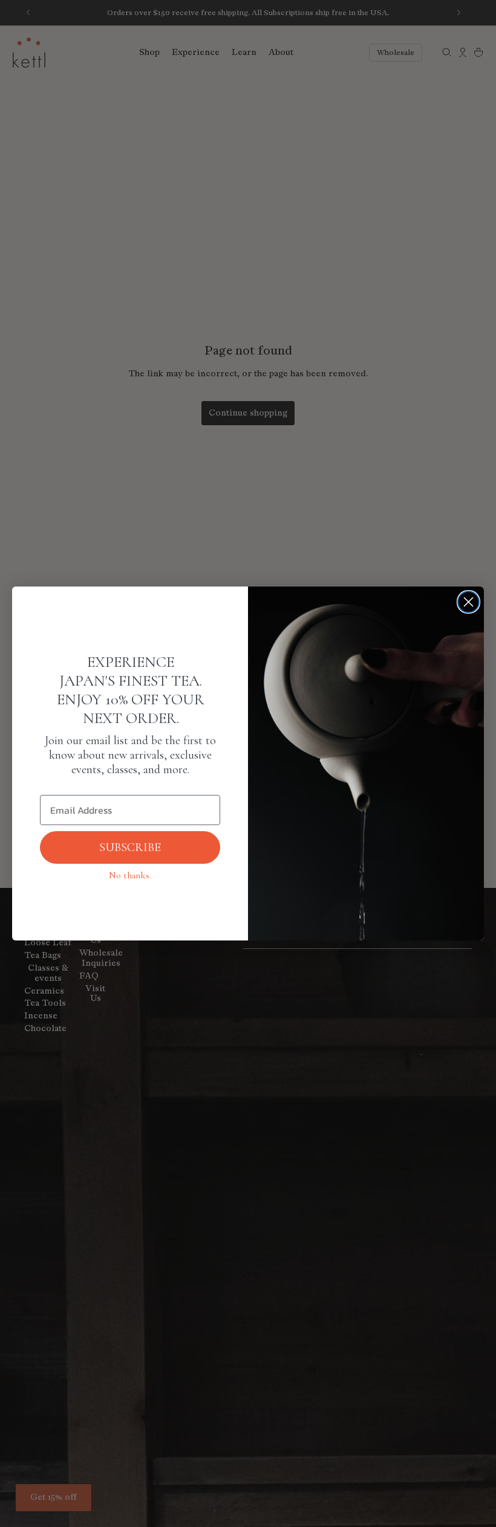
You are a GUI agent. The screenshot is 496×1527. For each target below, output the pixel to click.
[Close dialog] (468, 601)
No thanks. (130, 875)
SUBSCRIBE (130, 847)
